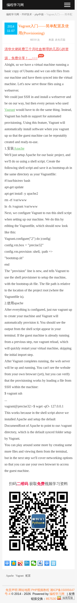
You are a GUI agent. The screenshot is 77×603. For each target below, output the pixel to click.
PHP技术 (27, 14)
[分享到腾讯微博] (27, 563)
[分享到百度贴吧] (40, 563)
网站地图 (24, 590)
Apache (19, 148)
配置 (28, 575)
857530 (51, 598)
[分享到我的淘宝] (47, 563)
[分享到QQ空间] (13, 563)
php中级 (39, 14)
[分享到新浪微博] (20, 563)
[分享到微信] (33, 563)
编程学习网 (12, 14)
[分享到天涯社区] (53, 563)
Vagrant (9, 110)
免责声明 (12, 590)
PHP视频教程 (40, 590)
